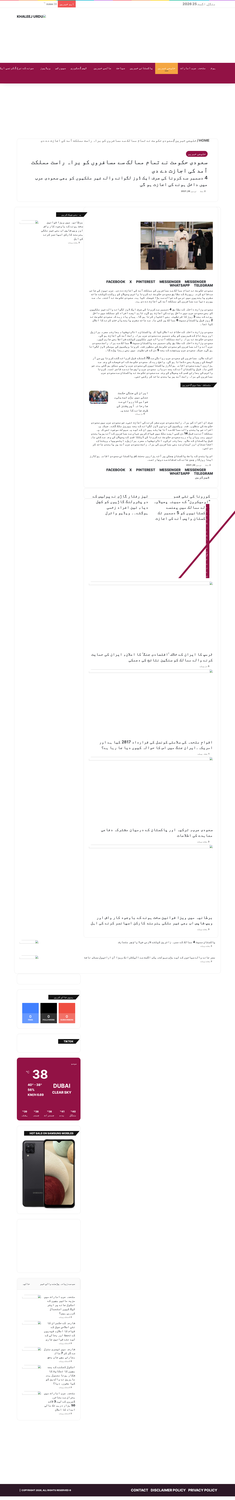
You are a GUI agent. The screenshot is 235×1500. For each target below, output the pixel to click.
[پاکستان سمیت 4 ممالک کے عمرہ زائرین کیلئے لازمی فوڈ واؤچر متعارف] (29, 946)
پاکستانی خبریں (141, 68)
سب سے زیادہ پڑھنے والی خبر (57, 1283)
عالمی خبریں (102, 68)
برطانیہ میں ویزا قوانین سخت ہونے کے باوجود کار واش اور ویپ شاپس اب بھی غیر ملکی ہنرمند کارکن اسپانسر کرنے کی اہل (62, 230)
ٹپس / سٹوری (79, 68)
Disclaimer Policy (168, 1490)
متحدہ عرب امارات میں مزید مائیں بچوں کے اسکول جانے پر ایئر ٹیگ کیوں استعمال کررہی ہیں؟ (59, 1305)
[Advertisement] (152, 35)
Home (204, 140)
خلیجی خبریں (166, 68)
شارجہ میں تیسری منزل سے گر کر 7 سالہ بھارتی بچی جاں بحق (59, 1353)
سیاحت (120, 68)
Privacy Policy (202, 1490)
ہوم (213, 68)
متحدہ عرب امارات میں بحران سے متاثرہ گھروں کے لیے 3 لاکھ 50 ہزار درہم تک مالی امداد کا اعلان (59, 1401)
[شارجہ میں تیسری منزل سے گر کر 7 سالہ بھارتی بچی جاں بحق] (31, 1353)
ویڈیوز (45, 68)
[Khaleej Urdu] (31, 16)
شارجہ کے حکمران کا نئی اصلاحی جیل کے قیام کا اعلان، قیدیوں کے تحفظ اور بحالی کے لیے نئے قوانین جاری (59, 1331)
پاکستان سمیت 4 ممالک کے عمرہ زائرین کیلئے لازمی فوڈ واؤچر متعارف (166, 942)
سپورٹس (60, 68)
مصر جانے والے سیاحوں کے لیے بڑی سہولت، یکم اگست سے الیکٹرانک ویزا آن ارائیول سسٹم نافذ (149, 957)
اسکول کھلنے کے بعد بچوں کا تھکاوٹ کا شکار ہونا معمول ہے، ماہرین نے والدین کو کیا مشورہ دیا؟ (60, 1375)
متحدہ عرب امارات (193, 68)
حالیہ (26, 1283)
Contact (139, 1490)
